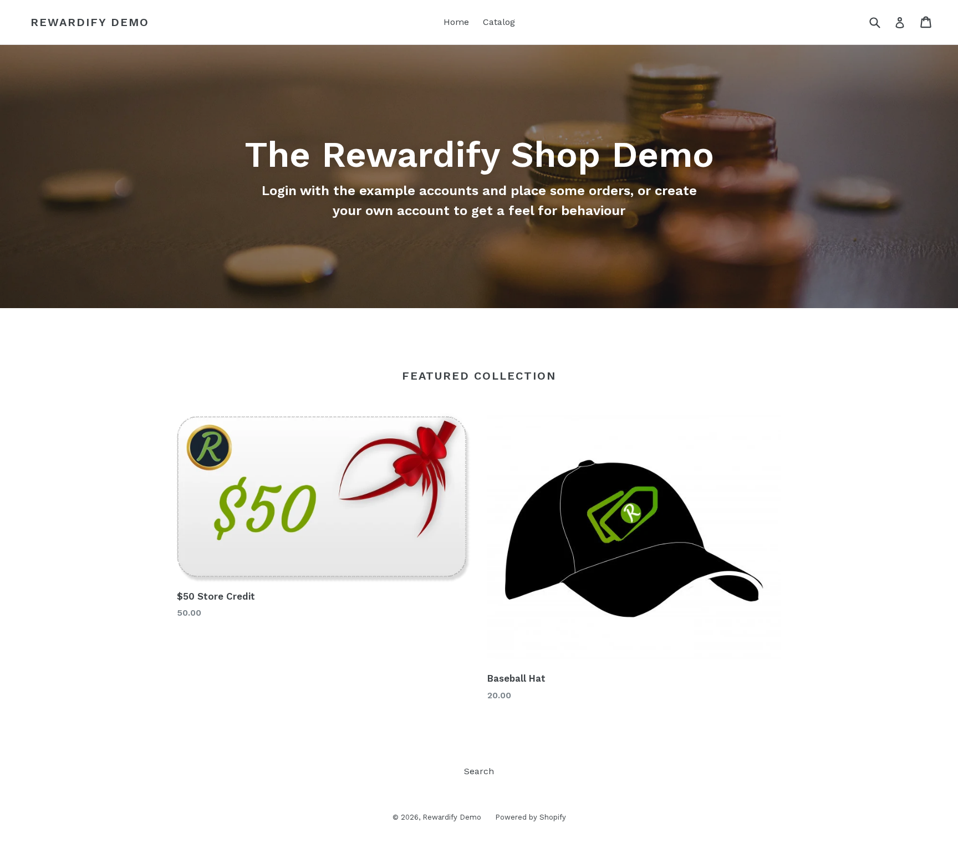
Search (479, 771)
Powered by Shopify (530, 817)
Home (456, 22)
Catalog (499, 22)
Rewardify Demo (89, 22)
